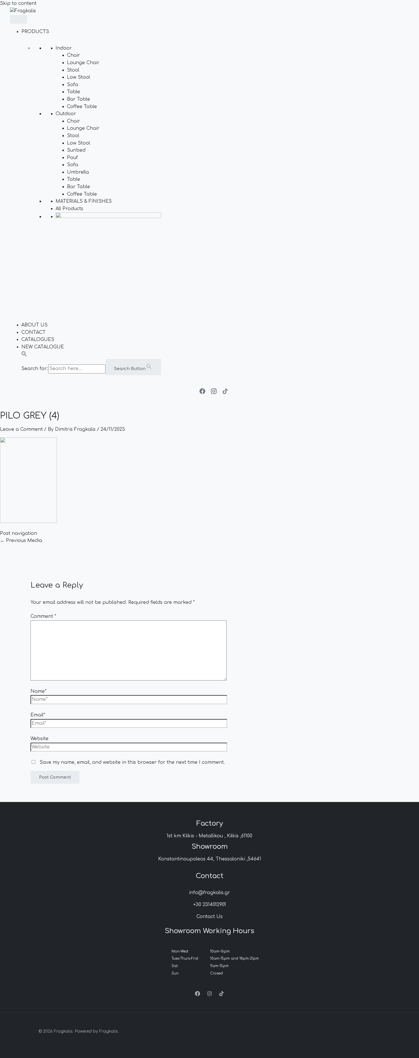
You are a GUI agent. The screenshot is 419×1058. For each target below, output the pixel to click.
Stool (73, 70)
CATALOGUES (37, 339)
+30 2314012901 (209, 904)
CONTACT (33, 332)
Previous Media (21, 540)
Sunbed (76, 150)
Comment (43, 616)
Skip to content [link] (18, 3)
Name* (38, 691)
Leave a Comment (21, 429)
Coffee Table (82, 106)
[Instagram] (209, 994)
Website (39, 738)
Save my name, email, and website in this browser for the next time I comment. (132, 762)
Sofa (72, 84)
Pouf (72, 157)
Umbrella (78, 172)
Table (73, 91)
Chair (73, 55)
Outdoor (66, 113)
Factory (209, 823)
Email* (37, 715)
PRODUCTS (35, 31)
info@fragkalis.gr (209, 892)
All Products (69, 208)
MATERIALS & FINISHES (84, 201)
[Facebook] (197, 994)
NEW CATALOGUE (42, 347)
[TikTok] (221, 994)
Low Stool (78, 77)
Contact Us (209, 916)
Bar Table (78, 99)
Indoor (64, 48)
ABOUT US (34, 325)
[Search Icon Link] (24, 355)
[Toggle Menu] (18, 19)
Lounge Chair (83, 62)
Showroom (210, 846)
